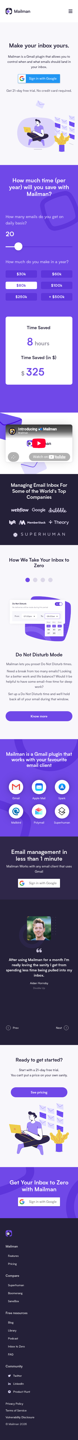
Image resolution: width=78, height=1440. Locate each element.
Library (12, 1330)
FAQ (10, 1354)
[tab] (27, 580)
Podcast (13, 1338)
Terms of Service (16, 1410)
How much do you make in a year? (37, 261)
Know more (39, 716)
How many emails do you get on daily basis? (34, 219)
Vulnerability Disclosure (20, 1417)
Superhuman (16, 1285)
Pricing (12, 1263)
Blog (10, 1322)
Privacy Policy (14, 1403)
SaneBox (13, 1301)
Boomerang (15, 1293)
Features (13, 1255)
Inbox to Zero (16, 1346)
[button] (70, 11)
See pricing (39, 1092)
